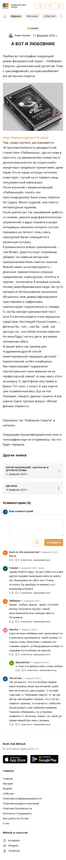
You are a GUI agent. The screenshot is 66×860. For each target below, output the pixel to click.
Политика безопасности (17, 808)
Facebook (14, 850)
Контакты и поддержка (17, 813)
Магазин (32, 16)
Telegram (13, 845)
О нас (6, 823)
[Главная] (5, 16)
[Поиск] (61, 16)
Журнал (16, 16)
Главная (8, 778)
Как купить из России (16, 818)
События (49, 16)
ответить (26, 560)
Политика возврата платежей (21, 803)
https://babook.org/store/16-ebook (26, 138)
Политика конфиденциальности (22, 798)
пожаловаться (41, 560)
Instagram (14, 840)
